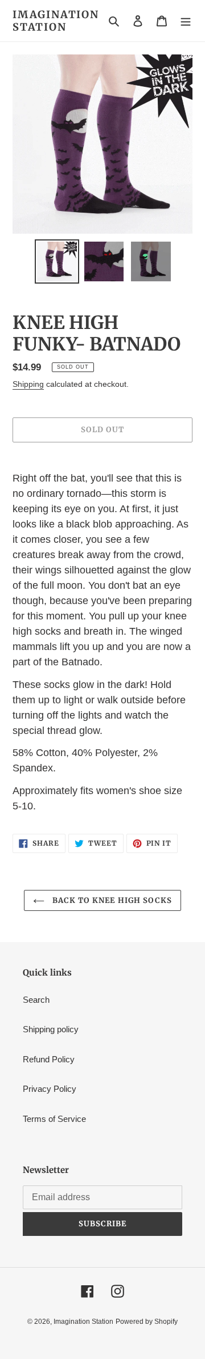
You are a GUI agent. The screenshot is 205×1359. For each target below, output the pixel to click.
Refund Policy (49, 1059)
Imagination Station (56, 21)
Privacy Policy (49, 1089)
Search (36, 1000)
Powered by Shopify (147, 1322)
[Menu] (186, 21)
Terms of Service (54, 1119)
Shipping (28, 384)
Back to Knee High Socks (111, 900)
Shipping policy (51, 1029)
